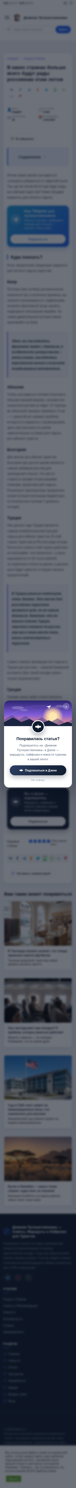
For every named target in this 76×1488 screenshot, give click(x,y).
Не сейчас (38, 780)
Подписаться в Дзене (41, 770)
